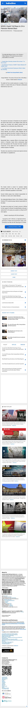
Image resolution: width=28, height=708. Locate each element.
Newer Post (14, 270)
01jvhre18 (6, 601)
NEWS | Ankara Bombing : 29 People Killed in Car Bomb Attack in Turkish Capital (14, 251)
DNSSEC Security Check (6, 636)
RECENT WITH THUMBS (8, 312)
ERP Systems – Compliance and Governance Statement (12, 637)
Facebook (3, 679)
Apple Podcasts (4, 678)
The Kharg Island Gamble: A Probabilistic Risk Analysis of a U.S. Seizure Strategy (13, 454)
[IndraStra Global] (11, 3)
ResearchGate (4, 686)
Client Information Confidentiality (8, 635)
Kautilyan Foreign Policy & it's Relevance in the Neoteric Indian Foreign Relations (12, 492)
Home (14, 277)
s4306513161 (9, 603)
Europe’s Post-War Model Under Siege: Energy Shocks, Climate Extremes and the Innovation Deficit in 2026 (16, 318)
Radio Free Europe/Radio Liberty (14, 72)
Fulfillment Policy (5, 638)
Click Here (16, 645)
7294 (10, 604)
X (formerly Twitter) (5, 688)
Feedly (3, 680)
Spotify (3, 687)
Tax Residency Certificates (7, 642)
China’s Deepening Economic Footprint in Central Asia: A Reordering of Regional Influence (12, 473)
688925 (11, 605)
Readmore (14, 425)
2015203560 (13, 597)
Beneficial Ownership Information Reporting (10, 634)
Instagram (4, 682)
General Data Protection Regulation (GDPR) (9, 639)
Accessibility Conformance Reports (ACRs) (9, 633)
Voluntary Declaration (6, 643)
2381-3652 (6, 596)
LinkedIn (3, 683)
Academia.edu (4, 677)
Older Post (14, 274)
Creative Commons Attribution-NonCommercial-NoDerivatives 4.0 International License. (13, 623)
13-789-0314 (11, 606)
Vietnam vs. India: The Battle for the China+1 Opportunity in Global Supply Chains (13, 529)
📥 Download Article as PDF (14, 226)
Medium (3, 685)
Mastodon (4, 684)
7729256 (21, 611)
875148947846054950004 (9, 600)
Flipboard (3, 681)
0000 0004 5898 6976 (8, 599)
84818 (6, 602)
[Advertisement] (12, 42)
